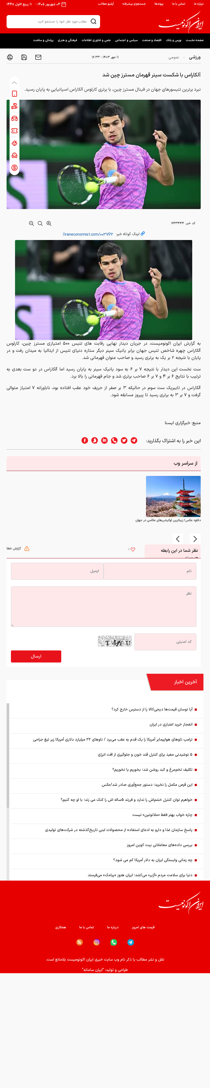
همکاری (60, 927)
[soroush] (93, 441)
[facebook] (83, 441)
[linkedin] (103, 441)
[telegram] (136, 441)
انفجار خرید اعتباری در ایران (171, 724)
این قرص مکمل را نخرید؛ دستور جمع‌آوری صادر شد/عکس (147, 785)
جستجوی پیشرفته (134, 4)
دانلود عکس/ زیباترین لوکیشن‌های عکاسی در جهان (168, 520)
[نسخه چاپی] (10, 57)
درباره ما (198, 4)
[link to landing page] (181, 22)
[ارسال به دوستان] (38, 57)
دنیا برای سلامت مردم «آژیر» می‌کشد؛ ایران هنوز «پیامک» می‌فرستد (140, 875)
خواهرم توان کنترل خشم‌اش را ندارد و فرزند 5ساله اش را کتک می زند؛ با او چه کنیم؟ (126, 800)
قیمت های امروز (143, 927)
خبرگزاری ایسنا (177, 423)
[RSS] (79, 942)
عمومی (173, 57)
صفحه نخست (194, 40)
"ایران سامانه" (93, 970)
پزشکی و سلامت (43, 40)
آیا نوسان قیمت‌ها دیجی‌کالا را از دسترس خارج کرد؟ (152, 709)
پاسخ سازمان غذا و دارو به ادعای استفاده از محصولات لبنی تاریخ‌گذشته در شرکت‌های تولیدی (118, 830)
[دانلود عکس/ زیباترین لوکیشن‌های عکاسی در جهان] (173, 496)
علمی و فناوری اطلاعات (96, 40)
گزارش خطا (14, 548)
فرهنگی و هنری (67, 40)
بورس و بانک (173, 40)
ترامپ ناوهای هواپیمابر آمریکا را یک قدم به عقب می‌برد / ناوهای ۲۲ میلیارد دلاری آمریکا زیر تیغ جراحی (112, 740)
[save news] (23, 57)
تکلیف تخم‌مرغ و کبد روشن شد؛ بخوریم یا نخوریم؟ (152, 770)
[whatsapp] (113, 441)
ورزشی (195, 57)
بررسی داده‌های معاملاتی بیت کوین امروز (159, 845)
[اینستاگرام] (96, 942)
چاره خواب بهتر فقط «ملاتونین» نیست (162, 815)
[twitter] (122, 441)
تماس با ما (178, 4)
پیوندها (158, 4)
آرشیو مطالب (106, 4)
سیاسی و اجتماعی (126, 40)
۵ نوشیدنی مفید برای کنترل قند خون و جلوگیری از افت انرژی (145, 755)
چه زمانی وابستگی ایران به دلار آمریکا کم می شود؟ (152, 860)
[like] (133, 550)
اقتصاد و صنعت (152, 40)
